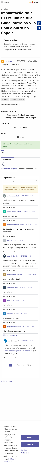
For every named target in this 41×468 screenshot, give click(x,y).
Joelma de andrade (13, 196)
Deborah (10, 240)
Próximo (19, 365)
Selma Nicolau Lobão (14, 211)
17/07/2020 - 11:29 (20, 240)
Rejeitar (29, 444)
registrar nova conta (11, 190)
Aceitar (30, 438)
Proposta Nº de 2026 (17, 99)
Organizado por (9, 177)
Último (29, 365)
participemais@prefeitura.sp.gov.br (18, 350)
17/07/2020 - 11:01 (26, 256)
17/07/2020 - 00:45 (26, 287)
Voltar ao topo (6, 381)
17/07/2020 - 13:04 (32, 224)
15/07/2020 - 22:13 (18, 300)
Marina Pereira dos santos (15, 224)
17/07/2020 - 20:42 (29, 211)
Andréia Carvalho (12, 256)
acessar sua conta (26, 187)
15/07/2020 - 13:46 (27, 341)
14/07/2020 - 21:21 (28, 326)
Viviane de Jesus (12, 287)
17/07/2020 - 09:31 (30, 274)
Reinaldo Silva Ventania (14, 274)
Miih (9, 300)
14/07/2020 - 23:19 (21, 314)
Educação (5, 99)
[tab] (9, 169)
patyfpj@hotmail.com (14, 326)
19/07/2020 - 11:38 (27, 196)
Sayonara (10, 314)
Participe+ (10, 61)
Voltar (5, 9)
